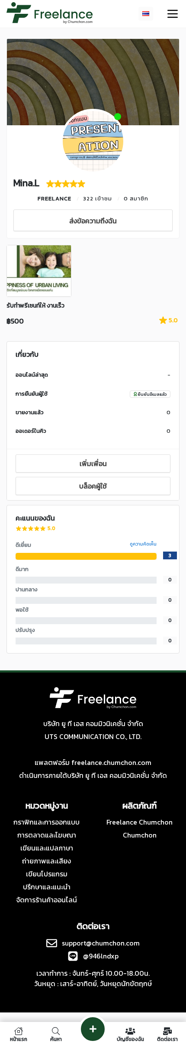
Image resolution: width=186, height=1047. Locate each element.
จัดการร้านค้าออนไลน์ (46, 900)
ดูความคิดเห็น (143, 544)
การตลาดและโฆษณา (46, 835)
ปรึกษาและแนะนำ (47, 887)
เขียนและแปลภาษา (46, 848)
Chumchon (140, 835)
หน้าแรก (18, 1038)
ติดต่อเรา (167, 1038)
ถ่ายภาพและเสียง (46, 861)
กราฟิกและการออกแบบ (46, 822)
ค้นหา (56, 1038)
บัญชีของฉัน (130, 1038)
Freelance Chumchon (139, 822)
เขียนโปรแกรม (46, 874)
